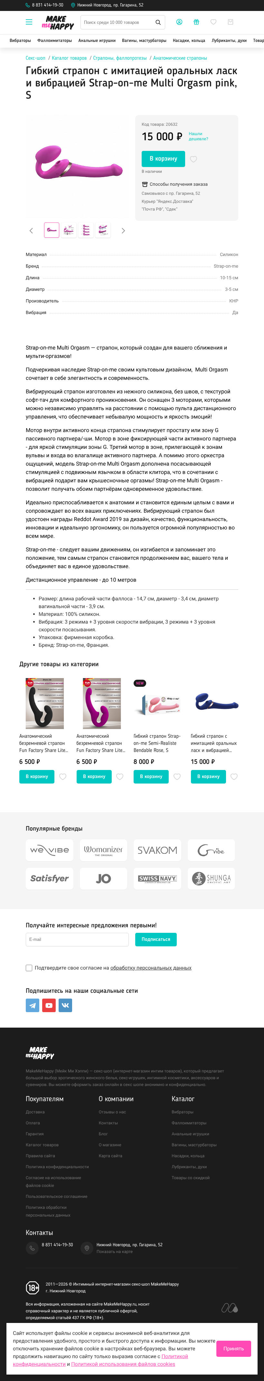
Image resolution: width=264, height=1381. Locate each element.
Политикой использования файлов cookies (123, 1364)
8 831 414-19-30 (47, 5)
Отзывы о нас (112, 1112)
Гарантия (35, 1134)
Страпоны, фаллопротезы (120, 58)
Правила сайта (40, 1156)
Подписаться (156, 939)
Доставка (35, 1112)
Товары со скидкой (191, 1178)
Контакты (108, 1123)
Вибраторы (20, 41)
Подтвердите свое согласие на (113, 968)
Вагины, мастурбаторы (144, 41)
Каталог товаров (69, 58)
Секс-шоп (35, 58)
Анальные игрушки (97, 41)
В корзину (163, 159)
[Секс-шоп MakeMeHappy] (58, 24)
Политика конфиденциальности (57, 1167)
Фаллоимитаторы (54, 41)
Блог (103, 1134)
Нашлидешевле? (198, 137)
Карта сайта (110, 1156)
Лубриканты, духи (229, 41)
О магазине (110, 1145)
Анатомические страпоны (180, 58)
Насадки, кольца (189, 41)
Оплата (33, 1123)
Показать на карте (115, 1251)
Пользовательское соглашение (56, 1196)
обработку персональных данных (151, 968)
